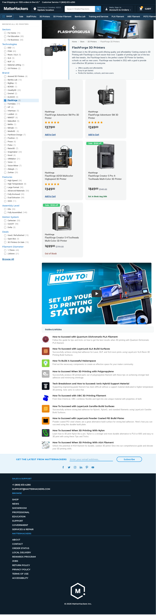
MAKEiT (13, 117)
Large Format (15, 187)
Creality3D (14, 90)
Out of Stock (51, 253)
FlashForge (14, 100)
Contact (17, 544)
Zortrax (13, 172)
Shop (15, 499)
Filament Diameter (13, 246)
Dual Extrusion (16, 197)
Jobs (15, 561)
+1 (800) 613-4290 (67, 2)
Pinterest (86, 467)
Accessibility (20, 578)
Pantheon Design (17, 135)
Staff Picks (31, 16)
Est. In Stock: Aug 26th (97, 196)
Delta (12, 227)
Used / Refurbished (18, 235)
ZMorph (13, 169)
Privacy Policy (21, 569)
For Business (15, 40)
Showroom (19, 508)
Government (20, 525)
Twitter (69, 467)
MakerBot (13, 121)
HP (11, 107)
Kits (11, 209)
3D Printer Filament (62, 16)
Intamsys (13, 111)
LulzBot (12, 114)
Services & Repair (22, 529)
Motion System (10, 217)
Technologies (9, 44)
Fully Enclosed (16, 194)
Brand (5, 72)
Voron (12, 162)
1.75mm (13, 250)
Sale (21, 16)
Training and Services (98, 16)
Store (82, 42)
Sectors (6, 29)
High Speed (15, 180)
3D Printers (45, 16)
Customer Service (50, 2)
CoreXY (13, 224)
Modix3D (13, 131)
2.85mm (13, 254)
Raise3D (13, 148)
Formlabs (14, 104)
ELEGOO (13, 97)
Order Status (20, 548)
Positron (13, 138)
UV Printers (14, 68)
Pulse (12, 145)
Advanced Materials (18, 191)
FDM (12, 51)
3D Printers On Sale (18, 242)
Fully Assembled (17, 212)
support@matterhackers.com (31, 489)
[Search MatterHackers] (98, 9)
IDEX (12, 201)
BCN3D (12, 86)
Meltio (12, 124)
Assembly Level (10, 205)
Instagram (75, 467)
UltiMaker (14, 159)
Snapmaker (15, 152)
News (15, 503)
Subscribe (129, 459)
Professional (20, 512)
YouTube (92, 467)
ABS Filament (133, 16)
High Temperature (17, 184)
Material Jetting (16, 65)
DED (11, 48)
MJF (11, 61)
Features (7, 177)
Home (74, 42)
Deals (5, 231)
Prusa (12, 141)
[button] (47, 9)
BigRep (12, 83)
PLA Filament (118, 16)
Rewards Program (24, 556)
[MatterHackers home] (16, 8)
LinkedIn (81, 467)
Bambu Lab (80, 16)
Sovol (12, 155)
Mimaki (12, 128)
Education (18, 516)
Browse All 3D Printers (15, 24)
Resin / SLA (14, 55)
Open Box (13, 239)
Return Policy (21, 565)
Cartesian (14, 220)
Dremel (12, 93)
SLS (11, 58)
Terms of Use (20, 573)
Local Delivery (21, 552)
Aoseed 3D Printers (18, 76)
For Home (14, 33)
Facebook (63, 467)
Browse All (8, 259)
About (16, 539)
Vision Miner (15, 165)
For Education (16, 36)
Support (17, 520)
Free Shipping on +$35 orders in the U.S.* (21, 2)
